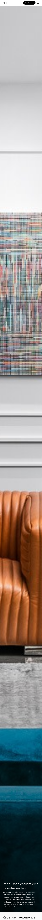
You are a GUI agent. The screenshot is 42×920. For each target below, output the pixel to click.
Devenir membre (29, 3)
